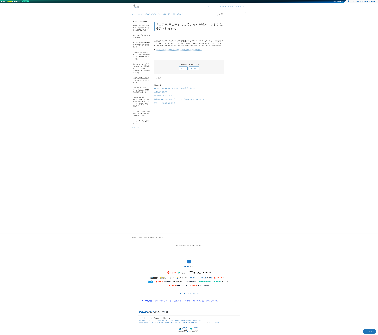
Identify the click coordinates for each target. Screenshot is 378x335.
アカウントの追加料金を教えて (164, 103)
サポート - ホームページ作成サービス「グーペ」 (146, 14)
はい (184, 68)
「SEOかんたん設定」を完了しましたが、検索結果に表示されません (141, 90)
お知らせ (230, 6)
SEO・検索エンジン (178, 14)
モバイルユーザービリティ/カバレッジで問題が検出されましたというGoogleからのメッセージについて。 (141, 68)
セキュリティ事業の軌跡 (214, 322)
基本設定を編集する (161, 92)
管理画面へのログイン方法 (163, 96)
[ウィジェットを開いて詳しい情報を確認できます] (369, 331)
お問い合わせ (240, 6)
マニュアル (211, 6)
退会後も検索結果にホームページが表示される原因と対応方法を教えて (141, 28)
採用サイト (196, 293)
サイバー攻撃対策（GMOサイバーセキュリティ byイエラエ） (163, 322)
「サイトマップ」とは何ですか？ (141, 122)
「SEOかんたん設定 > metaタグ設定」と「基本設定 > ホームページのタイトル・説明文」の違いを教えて (141, 101)
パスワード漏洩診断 (174, 320)
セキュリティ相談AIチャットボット (201, 320)
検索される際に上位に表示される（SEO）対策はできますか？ (141, 80)
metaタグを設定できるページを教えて (141, 36)
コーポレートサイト (185, 293)
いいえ (195, 68)
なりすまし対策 (203, 322)
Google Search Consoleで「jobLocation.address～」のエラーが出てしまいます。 (141, 55)
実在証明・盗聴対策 (143, 322)
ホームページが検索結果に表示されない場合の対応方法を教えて (175, 88)
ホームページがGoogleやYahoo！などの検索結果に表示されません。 (179, 49)
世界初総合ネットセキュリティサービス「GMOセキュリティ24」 (153, 320)
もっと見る (135, 127)
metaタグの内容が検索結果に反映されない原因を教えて (141, 45)
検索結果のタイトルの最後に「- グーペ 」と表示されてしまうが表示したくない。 (181, 99)
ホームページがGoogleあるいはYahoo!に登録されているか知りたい (141, 113)
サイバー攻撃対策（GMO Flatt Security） (188, 322)
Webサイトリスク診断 (186, 320)
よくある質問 (221, 6)
